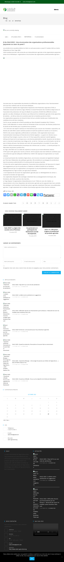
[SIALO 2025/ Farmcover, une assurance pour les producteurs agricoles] (6, 330)
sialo (6, 37)
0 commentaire (39, 37)
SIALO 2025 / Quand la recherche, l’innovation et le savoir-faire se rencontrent (32, 344)
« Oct (4, 420)
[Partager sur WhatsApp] (59, 203)
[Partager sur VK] (43, 203)
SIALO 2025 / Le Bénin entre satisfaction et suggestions (26, 295)
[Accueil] (3, 21)
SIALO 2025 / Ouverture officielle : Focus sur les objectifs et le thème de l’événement (34, 379)
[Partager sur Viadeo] (55, 203)
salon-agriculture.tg (12, 439)
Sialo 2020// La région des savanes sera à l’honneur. (12, 229)
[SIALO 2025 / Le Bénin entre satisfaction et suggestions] (6, 295)
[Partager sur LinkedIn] (35, 203)
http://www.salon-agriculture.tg (18, 549)
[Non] (62, 557)
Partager (49, 195)
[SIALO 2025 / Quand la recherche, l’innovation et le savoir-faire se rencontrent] (6, 345)
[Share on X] (23, 203)
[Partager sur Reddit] (47, 203)
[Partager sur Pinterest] (31, 203)
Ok (32, 558)
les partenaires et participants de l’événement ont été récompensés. (32, 230)
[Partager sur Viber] (39, 203)
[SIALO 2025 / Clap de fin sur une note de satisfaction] (6, 285)
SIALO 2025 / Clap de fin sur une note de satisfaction (26, 284)
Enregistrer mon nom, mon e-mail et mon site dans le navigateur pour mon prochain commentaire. (31, 268)
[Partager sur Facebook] (27, 203)
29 (48, 414)
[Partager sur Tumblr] (51, 203)
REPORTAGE (27, 37)
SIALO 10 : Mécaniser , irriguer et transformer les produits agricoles (51, 231)
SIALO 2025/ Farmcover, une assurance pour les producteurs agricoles (30, 329)
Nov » (7, 420)
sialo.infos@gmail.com (13, 434)
